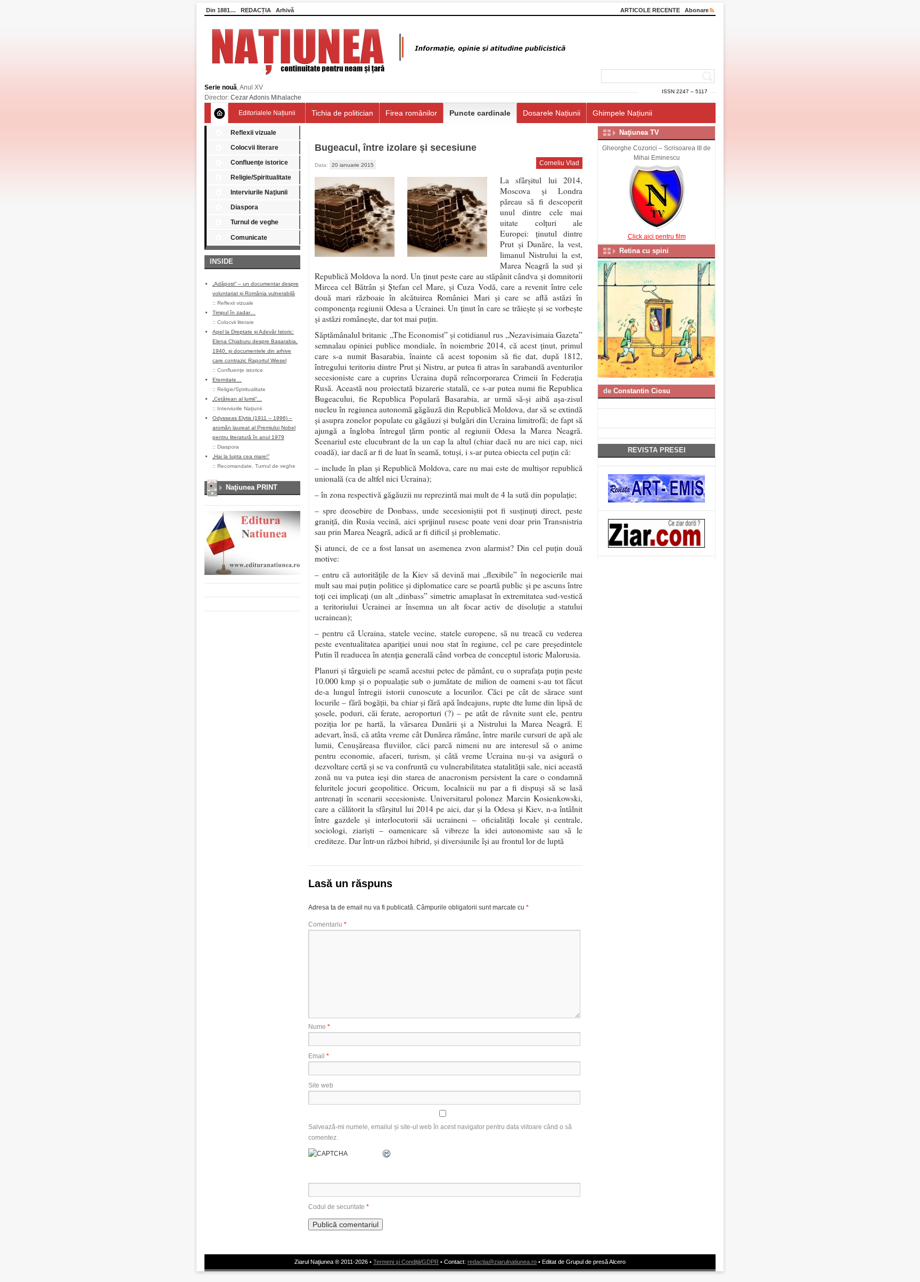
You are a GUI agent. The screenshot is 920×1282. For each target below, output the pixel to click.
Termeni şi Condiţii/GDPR (406, 1262)
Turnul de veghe (254, 222)
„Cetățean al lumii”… (237, 399)
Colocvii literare (254, 147)
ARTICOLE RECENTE (650, 10)
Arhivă (285, 10)
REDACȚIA (256, 10)
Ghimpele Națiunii (622, 113)
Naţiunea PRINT (251, 487)
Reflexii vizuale (253, 132)
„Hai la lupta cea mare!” (240, 456)
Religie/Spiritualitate (261, 177)
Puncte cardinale (480, 113)
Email (318, 1056)
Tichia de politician (342, 113)
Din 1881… (221, 10)
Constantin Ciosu (641, 391)
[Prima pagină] (219, 113)
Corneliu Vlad (559, 163)
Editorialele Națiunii (267, 113)
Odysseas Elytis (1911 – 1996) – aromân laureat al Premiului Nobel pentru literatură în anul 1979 (253, 427)
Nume (319, 1027)
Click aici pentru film (657, 236)
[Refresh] (387, 1153)
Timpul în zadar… (234, 312)
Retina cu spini (644, 251)
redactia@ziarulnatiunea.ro (502, 1262)
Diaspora (244, 207)
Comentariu (327, 924)
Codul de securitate (336, 1207)
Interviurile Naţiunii (259, 192)
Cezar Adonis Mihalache (266, 97)
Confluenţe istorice (259, 162)
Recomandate (234, 466)
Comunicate (249, 237)
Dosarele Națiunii (551, 113)
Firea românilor (411, 113)
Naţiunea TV (639, 132)
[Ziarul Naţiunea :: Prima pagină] (386, 78)
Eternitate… (227, 380)
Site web (320, 1085)
